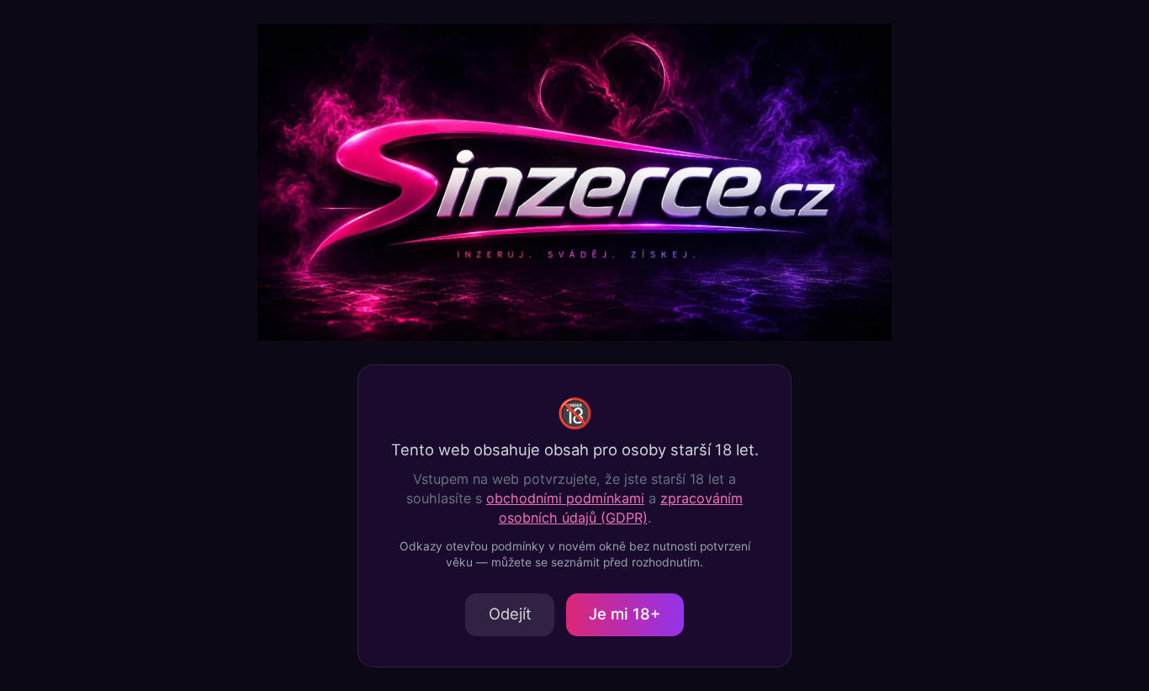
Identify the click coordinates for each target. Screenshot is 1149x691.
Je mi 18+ (624, 613)
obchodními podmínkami (565, 498)
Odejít (510, 613)
